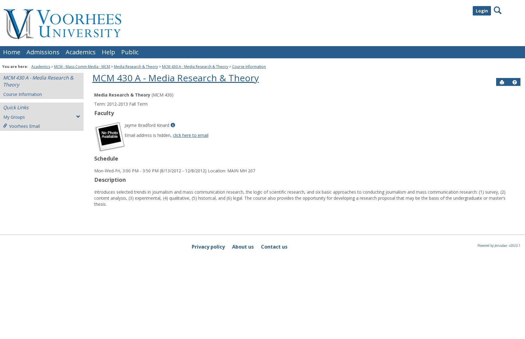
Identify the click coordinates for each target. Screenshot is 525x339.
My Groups (14, 117)
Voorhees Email (24, 126)
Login (482, 11)
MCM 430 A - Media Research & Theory (195, 66)
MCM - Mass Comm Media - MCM (82, 66)
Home (11, 52)
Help (108, 52)
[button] (514, 82)
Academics (81, 52)
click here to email (190, 135)
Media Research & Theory (136, 66)
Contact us (274, 246)
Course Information (249, 66)
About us (243, 246)
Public (130, 52)
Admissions (43, 52)
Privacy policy (208, 246)
